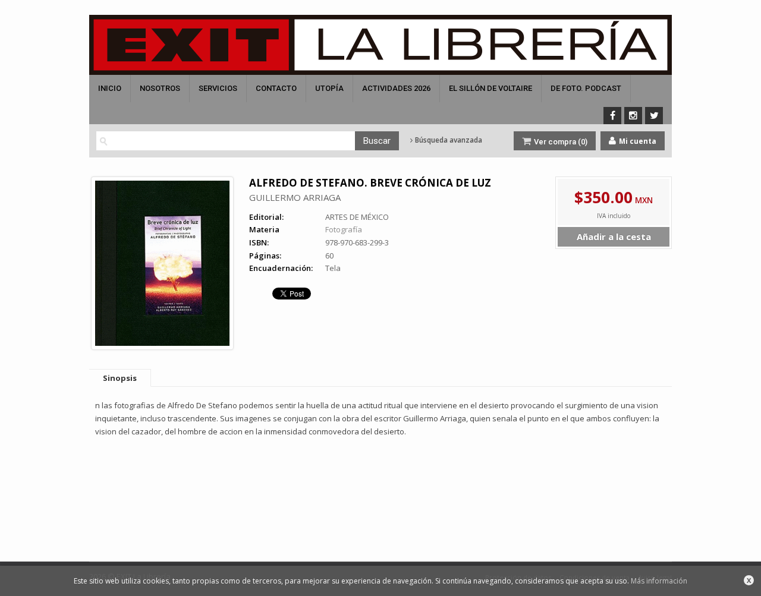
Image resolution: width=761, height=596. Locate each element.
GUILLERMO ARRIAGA (295, 197)
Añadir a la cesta (614, 236)
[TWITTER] (654, 115)
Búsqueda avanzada (447, 140)
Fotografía (343, 229)
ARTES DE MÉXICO (357, 217)
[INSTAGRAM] (633, 115)
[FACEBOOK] (612, 115)
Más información (659, 581)
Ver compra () (559, 141)
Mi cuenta (636, 141)
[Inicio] (380, 45)
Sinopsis (120, 378)
